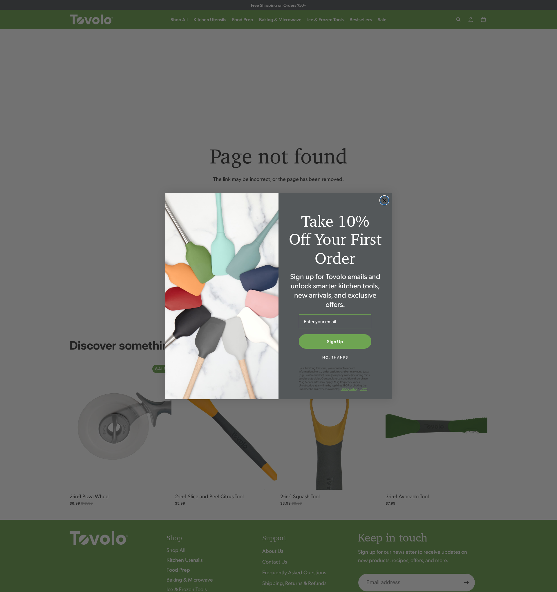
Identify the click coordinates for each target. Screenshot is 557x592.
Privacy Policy (349, 389)
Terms (363, 389)
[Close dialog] (384, 200)
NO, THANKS (335, 357)
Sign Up (335, 341)
